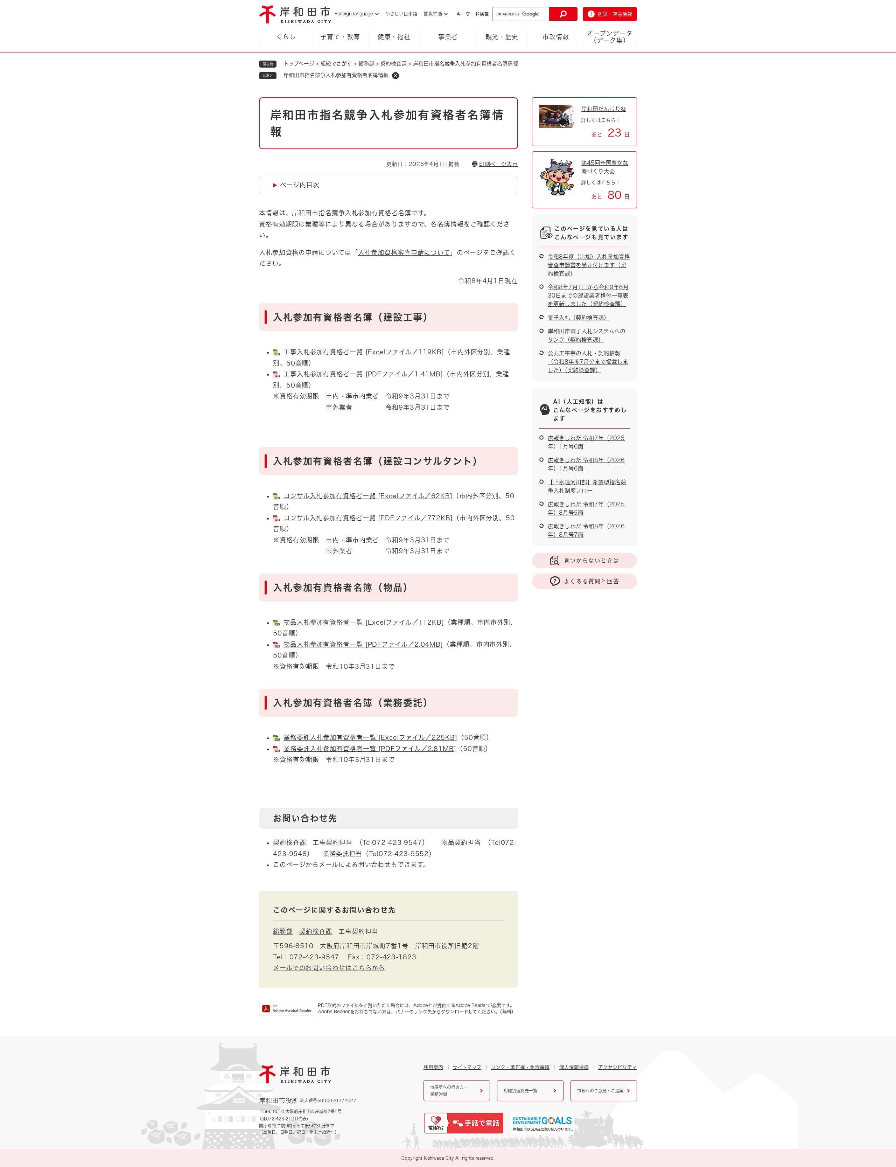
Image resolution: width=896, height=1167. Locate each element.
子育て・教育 (340, 37)
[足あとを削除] (395, 75)
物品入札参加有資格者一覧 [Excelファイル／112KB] (364, 622)
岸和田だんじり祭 (603, 109)
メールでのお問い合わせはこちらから (329, 968)
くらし (286, 37)
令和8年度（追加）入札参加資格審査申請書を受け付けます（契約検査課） (589, 265)
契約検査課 (393, 63)
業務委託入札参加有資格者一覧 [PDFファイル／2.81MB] (370, 748)
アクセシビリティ (617, 1067)
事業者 (448, 37)
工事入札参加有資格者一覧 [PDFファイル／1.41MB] (363, 374)
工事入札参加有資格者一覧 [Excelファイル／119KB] (364, 352)
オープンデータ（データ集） (609, 36)
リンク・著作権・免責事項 (520, 1067)
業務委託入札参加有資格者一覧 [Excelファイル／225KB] (370, 737)
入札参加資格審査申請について (404, 252)
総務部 (283, 931)
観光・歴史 (502, 37)
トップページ (299, 63)
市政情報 (555, 37)
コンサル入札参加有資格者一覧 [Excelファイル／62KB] (368, 496)
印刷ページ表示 (498, 164)
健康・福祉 (394, 37)
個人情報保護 (574, 1067)
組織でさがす (336, 63)
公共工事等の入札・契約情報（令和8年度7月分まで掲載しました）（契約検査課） (588, 361)
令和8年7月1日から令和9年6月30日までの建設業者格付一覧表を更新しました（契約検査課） (588, 295)
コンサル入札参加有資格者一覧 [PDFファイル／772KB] (368, 518)
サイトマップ (467, 1067)
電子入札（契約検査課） (578, 317)
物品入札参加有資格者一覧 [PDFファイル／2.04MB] (363, 644)
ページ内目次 (299, 185)
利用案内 (433, 1067)
